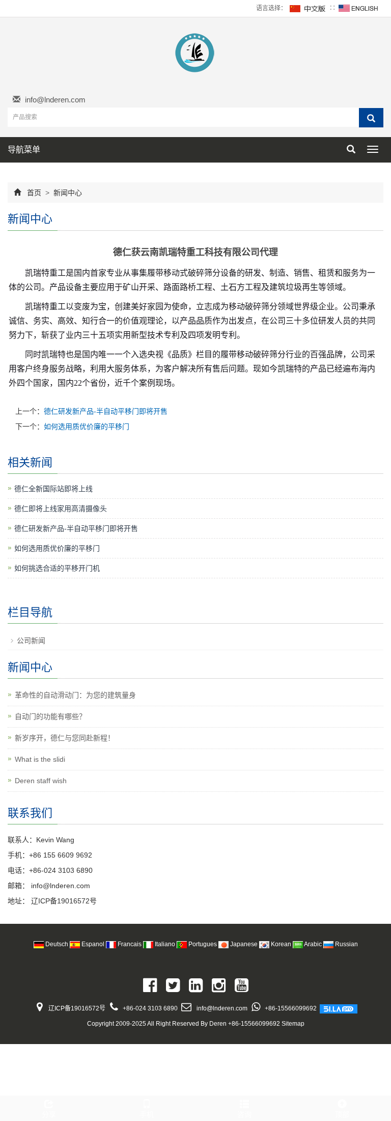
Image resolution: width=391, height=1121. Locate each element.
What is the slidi (40, 759)
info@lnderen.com (55, 99)
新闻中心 (66, 193)
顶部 (342, 1114)
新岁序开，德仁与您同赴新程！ (65, 738)
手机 (146, 1114)
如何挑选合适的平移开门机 (57, 568)
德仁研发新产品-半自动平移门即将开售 (105, 411)
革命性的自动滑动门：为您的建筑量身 (75, 695)
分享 (49, 1114)
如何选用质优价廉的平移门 (86, 426)
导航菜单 (24, 149)
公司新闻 (31, 640)
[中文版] (308, 8)
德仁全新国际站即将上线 (53, 489)
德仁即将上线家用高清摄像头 (60, 508)
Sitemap (293, 1023)
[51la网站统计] (338, 1008)
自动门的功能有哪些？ (50, 716)
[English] (358, 8)
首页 (34, 193)
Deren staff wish (41, 781)
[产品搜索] (371, 117)
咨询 (244, 1114)
